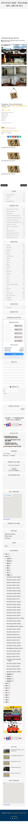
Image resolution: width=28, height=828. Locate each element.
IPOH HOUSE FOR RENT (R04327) (14, 593)
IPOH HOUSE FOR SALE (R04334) (14, 604)
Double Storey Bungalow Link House (14, 217)
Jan (15, 340)
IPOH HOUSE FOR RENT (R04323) (14, 610)
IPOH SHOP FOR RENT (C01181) (13, 585)
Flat (7, 228)
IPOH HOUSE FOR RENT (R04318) (14, 607)
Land (7, 199)
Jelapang (8, 267)
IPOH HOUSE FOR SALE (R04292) (14, 602)
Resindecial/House (10, 201)
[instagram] (17, 818)
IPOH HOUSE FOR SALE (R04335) (14, 637)
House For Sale (4, 41)
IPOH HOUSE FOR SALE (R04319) (14, 596)
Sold (9, 41)
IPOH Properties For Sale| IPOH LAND (13, 446)
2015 (6, 688)
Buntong (8, 254)
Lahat (7, 269)
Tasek (7, 286)
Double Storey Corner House (12, 220)
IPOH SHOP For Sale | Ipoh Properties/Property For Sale (11, 443)
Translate (13, 455)
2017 (6, 693)
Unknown (8, 538)
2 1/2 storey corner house (12, 209)
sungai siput (9, 299)
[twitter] (12, 818)
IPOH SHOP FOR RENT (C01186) (13, 654)
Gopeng (8, 264)
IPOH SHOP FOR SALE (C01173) (13, 599)
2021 (6, 697)
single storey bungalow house (12, 233)
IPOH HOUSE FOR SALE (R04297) (14, 580)
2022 (6, 700)
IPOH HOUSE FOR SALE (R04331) (14, 613)
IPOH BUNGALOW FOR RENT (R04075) (15, 648)
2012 (6, 556)
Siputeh (7, 282)
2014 (6, 686)
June (8, 570)
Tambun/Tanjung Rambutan (12, 284)
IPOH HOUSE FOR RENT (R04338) (14, 624)
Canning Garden (9, 256)
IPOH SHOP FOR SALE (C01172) (13, 640)
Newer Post (4, 185)
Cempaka (8, 258)
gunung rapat (9, 293)
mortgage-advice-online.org (14, 357)
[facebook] (10, 818)
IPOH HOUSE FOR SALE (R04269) (14, 645)
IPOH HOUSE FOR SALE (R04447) (16, 767)
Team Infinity (9, 536)
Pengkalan (8, 273)
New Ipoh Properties (10, 534)
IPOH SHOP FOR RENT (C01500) (16, 773)
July (8, 572)
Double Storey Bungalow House (13, 215)
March (8, 563)
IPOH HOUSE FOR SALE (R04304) (14, 577)
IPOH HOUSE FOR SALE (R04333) (14, 615)
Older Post (23, 185)
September (9, 674)
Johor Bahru (9, 307)
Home (6, 546)
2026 (20, 340)
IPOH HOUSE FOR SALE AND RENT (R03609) (14, 660)
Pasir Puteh (8, 271)
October (9, 676)
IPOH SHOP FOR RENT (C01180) (13, 582)
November (9, 679)
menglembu (8, 297)
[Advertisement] (14, 22)
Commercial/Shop (10, 194)
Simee (7, 280)
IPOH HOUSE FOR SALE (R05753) (8, 174)
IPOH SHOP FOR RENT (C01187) (13, 635)
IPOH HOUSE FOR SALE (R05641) (16, 761)
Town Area (8, 288)
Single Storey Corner (10, 230)
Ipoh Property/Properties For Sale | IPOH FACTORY (13, 440)
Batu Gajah (8, 247)
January (9, 558)
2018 (6, 695)
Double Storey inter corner (12, 226)
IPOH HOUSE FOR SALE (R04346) (14, 643)
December (9, 681)
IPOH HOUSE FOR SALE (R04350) (14, 621)
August (8, 575)
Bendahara (8, 249)
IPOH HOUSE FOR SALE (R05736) (8, 147)
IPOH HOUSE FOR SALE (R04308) (14, 663)
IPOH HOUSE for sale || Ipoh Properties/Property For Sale (11, 437)
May (8, 568)
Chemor (8, 260)
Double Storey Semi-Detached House (14, 222)
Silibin (7, 277)
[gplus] (15, 818)
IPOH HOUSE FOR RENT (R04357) (14, 651)
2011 (6, 554)
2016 (6, 690)
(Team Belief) (22, 40)
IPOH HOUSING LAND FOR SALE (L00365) (15, 618)
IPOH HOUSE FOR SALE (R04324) (14, 669)
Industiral (8, 197)
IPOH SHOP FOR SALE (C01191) (13, 656)
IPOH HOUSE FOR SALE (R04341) (14, 629)
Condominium (9, 213)
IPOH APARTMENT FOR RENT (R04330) (15, 626)
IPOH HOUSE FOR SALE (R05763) (8, 160)
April (8, 565)
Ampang (8, 245)
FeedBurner (16, 470)
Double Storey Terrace (11, 224)
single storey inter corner (12, 237)
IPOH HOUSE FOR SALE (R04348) (14, 672)
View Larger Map (6, 519)
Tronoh (7, 291)
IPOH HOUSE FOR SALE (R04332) (14, 591)
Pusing (7, 275)
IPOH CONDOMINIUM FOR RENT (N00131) (17, 755)
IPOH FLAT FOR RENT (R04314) (13, 666)
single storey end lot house (12, 235)
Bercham (8, 251)
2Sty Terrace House (10, 211)
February (9, 561)
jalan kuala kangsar (10, 295)
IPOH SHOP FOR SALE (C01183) (13, 588)
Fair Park (8, 262)
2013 (6, 683)
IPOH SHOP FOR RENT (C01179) (13, 632)
